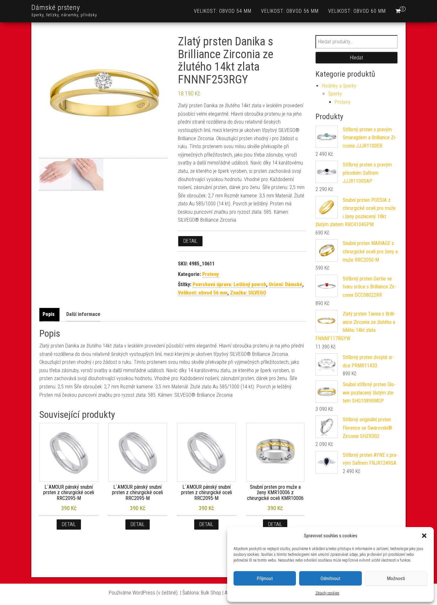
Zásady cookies (327, 593)
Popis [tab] (49, 314)
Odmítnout (330, 578)
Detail (190, 241)
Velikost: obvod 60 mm (357, 11)
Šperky (335, 94)
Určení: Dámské (285, 284)
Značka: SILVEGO (248, 293)
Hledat (356, 58)
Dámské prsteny (55, 7)
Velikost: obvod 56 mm (290, 11)
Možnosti (396, 578)
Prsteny (210, 274)
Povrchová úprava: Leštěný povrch (229, 284)
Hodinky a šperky (339, 86)
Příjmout (265, 578)
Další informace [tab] (83, 314)
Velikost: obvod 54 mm (222, 11)
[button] (424, 535)
